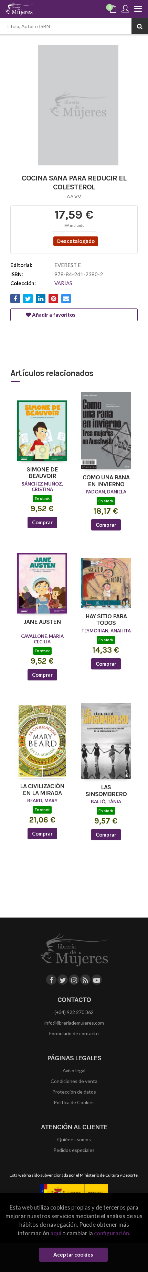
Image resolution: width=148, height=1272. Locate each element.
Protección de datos (74, 1092)
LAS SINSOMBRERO (106, 791)
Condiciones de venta (74, 1081)
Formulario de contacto (74, 1033)
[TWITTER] (62, 980)
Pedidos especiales (74, 1150)
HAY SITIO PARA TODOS (106, 620)
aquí (55, 1233)
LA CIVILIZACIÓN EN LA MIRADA (42, 790)
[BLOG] (85, 980)
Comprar (42, 522)
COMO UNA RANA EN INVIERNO (106, 481)
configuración (111, 1233)
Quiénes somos (74, 1139)
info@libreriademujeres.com (74, 1023)
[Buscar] (139, 26)
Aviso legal (74, 1070)
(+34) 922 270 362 (74, 1012)
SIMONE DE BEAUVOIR (42, 473)
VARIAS (63, 283)
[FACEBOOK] (51, 980)
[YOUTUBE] (97, 980)
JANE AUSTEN (42, 622)
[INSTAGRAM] (74, 980)
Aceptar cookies (73, 1254)
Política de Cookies (74, 1102)
